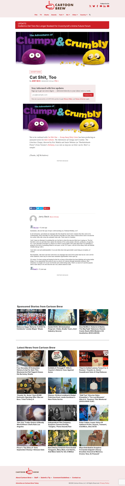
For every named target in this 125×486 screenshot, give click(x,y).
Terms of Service (80, 99)
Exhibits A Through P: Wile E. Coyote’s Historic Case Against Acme (61, 370)
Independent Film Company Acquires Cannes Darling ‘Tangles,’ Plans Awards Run (59, 425)
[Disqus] (62, 247)
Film (36, 15)
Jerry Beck (36, 81)
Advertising (35, 72)
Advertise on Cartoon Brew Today (27, 483)
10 (57, 81)
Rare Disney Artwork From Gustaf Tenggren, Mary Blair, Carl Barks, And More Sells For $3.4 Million (62, 450)
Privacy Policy (68, 99)
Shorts (46, 15)
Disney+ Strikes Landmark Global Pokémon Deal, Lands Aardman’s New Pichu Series (62, 397)
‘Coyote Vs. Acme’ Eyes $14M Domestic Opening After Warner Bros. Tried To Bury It (30, 397)
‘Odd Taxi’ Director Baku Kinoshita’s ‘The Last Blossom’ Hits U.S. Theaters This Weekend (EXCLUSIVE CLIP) (92, 398)
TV (41, 15)
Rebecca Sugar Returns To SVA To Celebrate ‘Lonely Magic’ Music (31, 328)
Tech (60, 15)
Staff (36, 477)
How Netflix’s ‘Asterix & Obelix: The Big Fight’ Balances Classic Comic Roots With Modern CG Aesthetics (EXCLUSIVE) (92, 330)
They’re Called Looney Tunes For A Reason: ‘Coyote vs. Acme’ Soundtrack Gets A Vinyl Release (93, 370)
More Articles (54, 217)
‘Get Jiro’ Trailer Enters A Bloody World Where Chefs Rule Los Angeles (30, 425)
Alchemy (51, 145)
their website (49, 140)
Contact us (76, 477)
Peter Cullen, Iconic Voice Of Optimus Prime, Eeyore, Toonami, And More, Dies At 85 (93, 425)
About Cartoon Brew (24, 477)
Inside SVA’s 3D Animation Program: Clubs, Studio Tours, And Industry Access (62, 329)
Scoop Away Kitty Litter (69, 137)
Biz (67, 15)
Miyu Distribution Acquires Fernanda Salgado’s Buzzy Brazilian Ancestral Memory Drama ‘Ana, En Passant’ (91, 451)
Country (83, 15)
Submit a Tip (45, 477)
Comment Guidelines (61, 477)
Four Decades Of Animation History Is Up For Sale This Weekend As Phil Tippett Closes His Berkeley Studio (30, 371)
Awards (54, 15)
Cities (74, 15)
